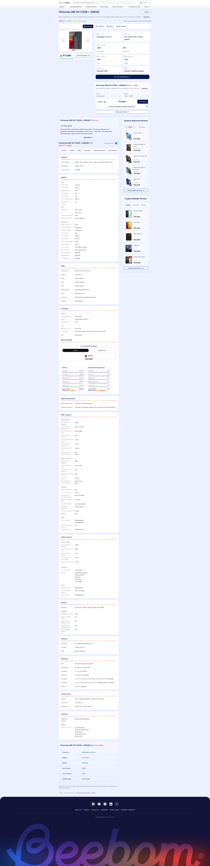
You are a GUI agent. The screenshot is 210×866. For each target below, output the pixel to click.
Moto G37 (137, 179)
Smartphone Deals (134, 7)
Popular (144, 205)
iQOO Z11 (136, 245)
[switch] (117, 143)
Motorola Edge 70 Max (139, 145)
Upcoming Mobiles (76, 7)
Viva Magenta (100, 96)
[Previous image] (63, 40)
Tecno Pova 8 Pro (139, 257)
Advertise (104, 810)
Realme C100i (138, 211)
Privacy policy (114, 810)
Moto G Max (138, 133)
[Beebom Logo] (64, 3)
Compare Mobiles (90, 7)
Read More (145, 88)
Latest (130, 127)
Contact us (95, 810)
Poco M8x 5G (138, 234)
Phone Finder (104, 7)
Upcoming (142, 127)
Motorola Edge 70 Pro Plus (139, 168)
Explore (61, 7)
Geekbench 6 (102, 350)
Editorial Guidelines (128, 810)
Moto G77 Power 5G (140, 156)
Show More (87, 137)
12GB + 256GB (129, 96)
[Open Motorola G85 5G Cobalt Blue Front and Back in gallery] (75, 40)
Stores (146, 7)
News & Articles (118, 7)
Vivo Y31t (136, 222)
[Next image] (88, 40)
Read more (146, 17)
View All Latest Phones (135, 268)
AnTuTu (75, 350)
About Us (78, 810)
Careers (86, 810)
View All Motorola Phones (134, 190)
